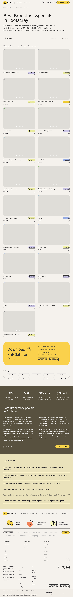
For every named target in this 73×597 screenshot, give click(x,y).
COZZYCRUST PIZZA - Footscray (47, 305)
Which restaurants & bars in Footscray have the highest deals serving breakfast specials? (34, 501)
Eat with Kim (7, 276)
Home (4, 7)
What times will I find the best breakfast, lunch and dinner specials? (27, 489)
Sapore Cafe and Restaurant (11, 247)
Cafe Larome (7, 131)
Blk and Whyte (42, 247)
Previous (4, 377)
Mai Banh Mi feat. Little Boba (46, 101)
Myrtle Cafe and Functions (11, 72)
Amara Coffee (42, 276)
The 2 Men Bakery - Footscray (46, 189)
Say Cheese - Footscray (10, 189)
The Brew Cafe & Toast (10, 218)
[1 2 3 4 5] (19, 59)
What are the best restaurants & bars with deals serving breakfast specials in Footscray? (34, 495)
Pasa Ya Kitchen (42, 160)
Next (69, 377)
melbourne (19, 7)
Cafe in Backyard (43, 72)
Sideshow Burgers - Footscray (12, 160)
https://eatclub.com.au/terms (16, 591)
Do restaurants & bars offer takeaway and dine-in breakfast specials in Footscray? (32, 483)
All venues (11, 7)
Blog (30, 3)
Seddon (39, 220)
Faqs (25, 3)
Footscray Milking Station (45, 131)
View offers (19, 3)
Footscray (5, 75)
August (5, 305)
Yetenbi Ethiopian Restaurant (11, 334)
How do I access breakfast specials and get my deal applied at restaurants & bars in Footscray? (33, 468)
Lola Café (40, 218)
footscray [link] (26, 7)
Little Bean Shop (8, 101)
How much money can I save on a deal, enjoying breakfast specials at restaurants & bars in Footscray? (35, 476)
